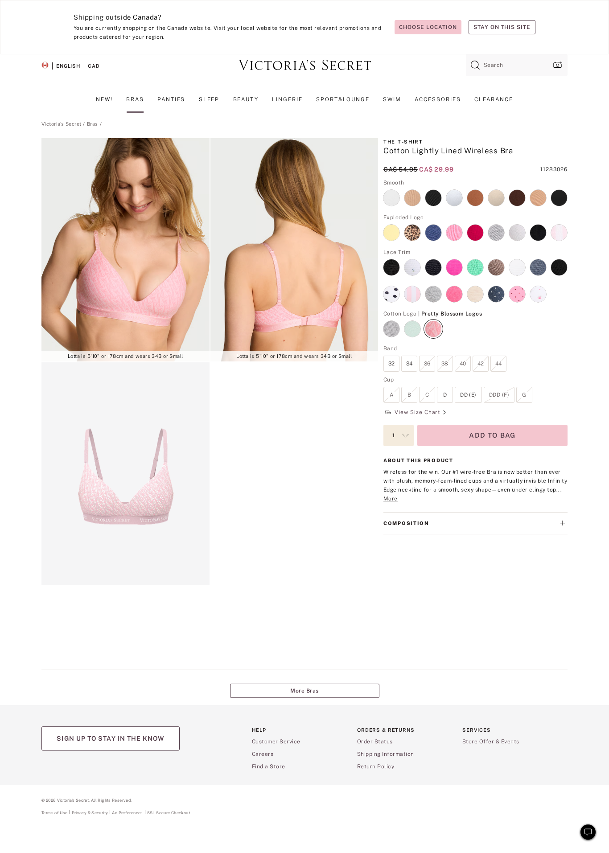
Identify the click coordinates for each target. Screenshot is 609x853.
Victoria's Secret (61, 124)
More (390, 499)
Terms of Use (54, 812)
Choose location (428, 27)
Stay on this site (502, 27)
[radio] (391, 193)
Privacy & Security (90, 812)
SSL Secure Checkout (168, 812)
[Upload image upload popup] (556, 64)
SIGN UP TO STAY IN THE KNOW (110, 738)
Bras (92, 124)
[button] (125, 249)
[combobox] (517, 65)
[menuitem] (104, 103)
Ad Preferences (127, 812)
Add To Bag (492, 435)
